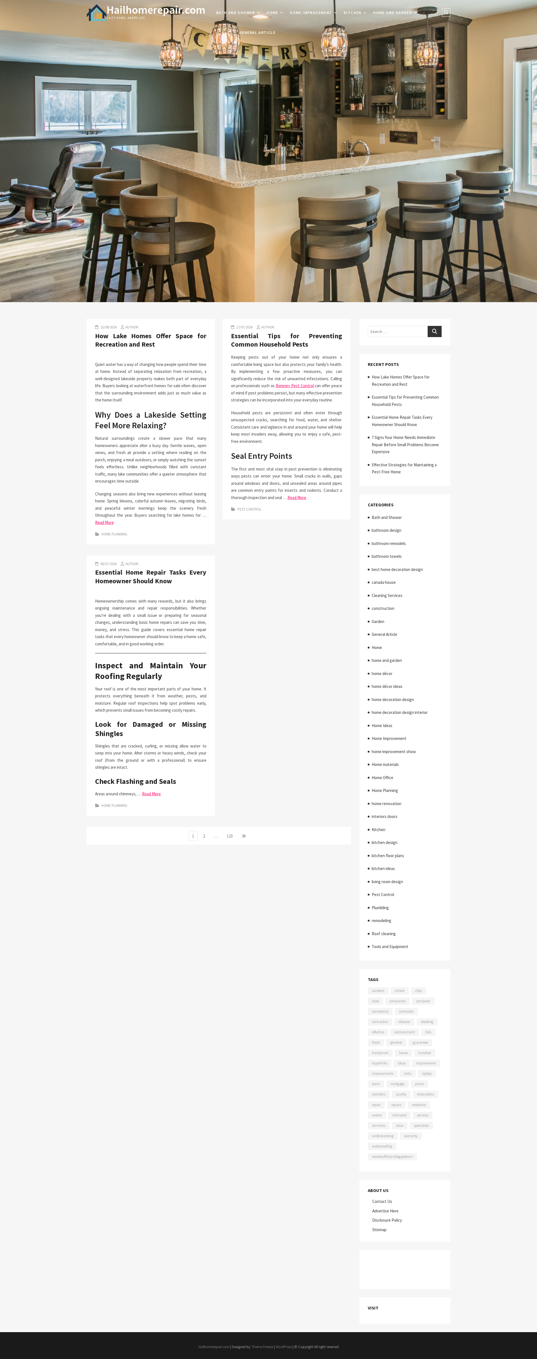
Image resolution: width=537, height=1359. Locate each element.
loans (376, 1083)
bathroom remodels (389, 543)
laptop (427, 1073)
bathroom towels (387, 556)
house (403, 1052)
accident (378, 990)
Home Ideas (382, 725)
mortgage (397, 1083)
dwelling (427, 1021)
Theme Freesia (262, 1346)
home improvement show (394, 751)
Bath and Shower (235, 12)
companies (398, 1001)
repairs (396, 1104)
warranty (411, 1136)
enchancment (405, 1032)
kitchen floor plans (388, 855)
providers (378, 1094)
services (422, 1115)
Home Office (382, 777)
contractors (380, 1021)
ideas (402, 1063)
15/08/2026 (108, 327)
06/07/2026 (108, 563)
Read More (104, 522)
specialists (421, 1125)
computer (423, 1001)
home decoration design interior (400, 712)
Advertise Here (385, 1211)
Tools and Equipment (390, 946)
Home (272, 12)
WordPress (284, 1346)
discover (404, 1021)
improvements (382, 1073)
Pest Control (249, 509)
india (407, 1073)
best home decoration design (397, 569)
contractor (406, 1011)
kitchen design (384, 842)
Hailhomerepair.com (156, 9)
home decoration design (393, 699)
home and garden (392, 12)
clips (418, 990)
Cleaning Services (387, 595)
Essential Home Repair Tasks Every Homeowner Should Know (150, 576)
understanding (383, 1136)
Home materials (385, 764)
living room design (387, 881)
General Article (257, 32)
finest (376, 1042)
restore (377, 1115)
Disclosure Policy (387, 1220)
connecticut (380, 1011)
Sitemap (379, 1229)
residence (419, 1104)
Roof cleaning (384, 933)
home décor (382, 673)
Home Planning (114, 534)
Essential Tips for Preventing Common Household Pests (286, 340)
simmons (378, 1125)
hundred (424, 1052)
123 (231, 836)
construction (383, 608)
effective (378, 1032)
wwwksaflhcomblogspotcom (392, 1156)
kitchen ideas (383, 868)
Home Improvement (311, 12)
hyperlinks (379, 1063)
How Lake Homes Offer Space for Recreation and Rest (150, 340)
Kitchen (353, 12)
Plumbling (380, 907)
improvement (426, 1063)
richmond (399, 1115)
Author (131, 327)
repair (376, 1104)
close (375, 1001)
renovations (425, 1094)
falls (428, 1032)
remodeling (381, 920)
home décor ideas (387, 686)
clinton (400, 990)
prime (419, 1083)
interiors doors (384, 816)
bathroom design (386, 530)
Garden (378, 621)
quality (401, 1094)
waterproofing (382, 1146)
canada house (384, 582)
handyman (380, 1052)
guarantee (420, 1042)
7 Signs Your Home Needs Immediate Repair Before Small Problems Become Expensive (405, 444)
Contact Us (382, 1201)
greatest (396, 1042)
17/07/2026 (244, 327)
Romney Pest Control (295, 385)
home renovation (386, 803)
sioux (399, 1125)
